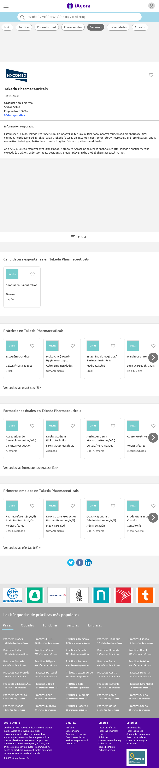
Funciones (50, 625)
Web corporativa (14, 115)
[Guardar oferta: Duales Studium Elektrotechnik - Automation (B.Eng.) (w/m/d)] (73, 426)
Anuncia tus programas (138, 734)
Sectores (73, 625)
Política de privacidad (77, 740)
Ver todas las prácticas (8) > (22, 387)
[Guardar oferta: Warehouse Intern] (153, 346)
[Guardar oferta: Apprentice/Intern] (153, 426)
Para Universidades (136, 737)
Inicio (7, 27)
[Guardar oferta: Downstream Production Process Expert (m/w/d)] (73, 506)
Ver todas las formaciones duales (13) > (30, 467)
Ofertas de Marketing (110, 740)
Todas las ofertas (107, 727)
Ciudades (27, 625)
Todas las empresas (108, 730)
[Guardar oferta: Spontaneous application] (32, 274)
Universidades (118, 27)
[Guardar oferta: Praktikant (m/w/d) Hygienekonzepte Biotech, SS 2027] (73, 346)
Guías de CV (105, 743)
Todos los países (134, 730)
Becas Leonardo (107, 746)
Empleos (103, 734)
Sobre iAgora (72, 730)
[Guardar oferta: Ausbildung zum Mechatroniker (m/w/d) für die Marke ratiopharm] (113, 426)
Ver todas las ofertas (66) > (22, 547)
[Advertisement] (79, 46)
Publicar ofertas (107, 750)
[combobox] (79, 17)
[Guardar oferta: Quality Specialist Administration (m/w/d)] (113, 506)
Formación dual (46, 27)
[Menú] (5, 6)
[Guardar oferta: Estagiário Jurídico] (32, 346)
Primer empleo (73, 27)
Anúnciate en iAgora (76, 734)
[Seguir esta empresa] (151, 75)
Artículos (140, 27)
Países (7, 625)
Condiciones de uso (75, 737)
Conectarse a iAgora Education (136, 742)
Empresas (96, 27)
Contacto (70, 743)
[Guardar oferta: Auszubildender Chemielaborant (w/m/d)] (32, 426)
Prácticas (23, 27)
